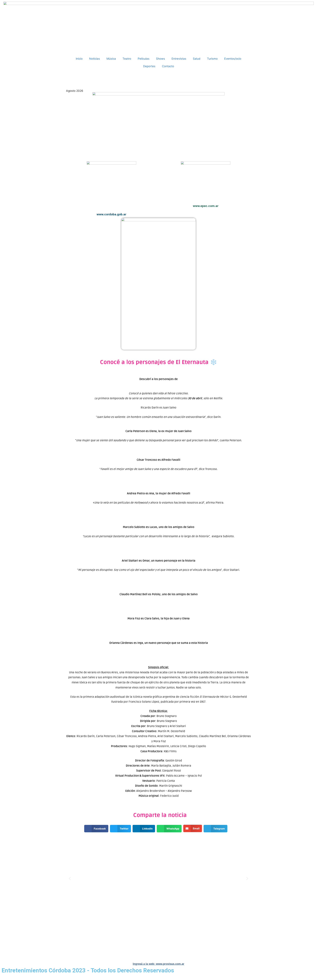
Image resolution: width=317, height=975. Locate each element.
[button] (96, 828)
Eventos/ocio (232, 58)
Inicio (79, 58)
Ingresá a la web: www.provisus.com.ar (158, 963)
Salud (196, 58)
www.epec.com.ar (205, 206)
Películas (143, 58)
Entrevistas (179, 58)
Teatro (127, 58)
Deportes (149, 66)
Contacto (168, 66)
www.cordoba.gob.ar (111, 214)
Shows (160, 58)
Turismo (212, 58)
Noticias (94, 58)
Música (111, 58)
